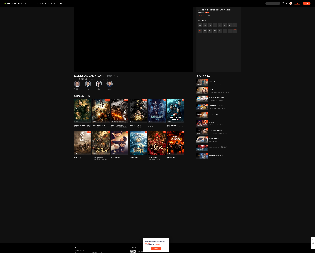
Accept (156, 248)
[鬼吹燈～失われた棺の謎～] (101, 111)
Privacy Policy (148, 243)
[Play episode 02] (205, 25)
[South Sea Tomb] (175, 111)
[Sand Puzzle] (82, 143)
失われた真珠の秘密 (97, 157)
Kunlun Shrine (134, 157)
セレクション (22, 3)
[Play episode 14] (225, 31)
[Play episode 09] (200, 31)
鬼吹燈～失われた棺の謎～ (99, 125)
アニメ (53, 3)
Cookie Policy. (157, 244)
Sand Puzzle (77, 157)
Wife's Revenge (115, 157)
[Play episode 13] (220, 31)
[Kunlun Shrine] (138, 143)
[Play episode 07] (230, 25)
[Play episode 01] (200, 25)
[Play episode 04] (215, 25)
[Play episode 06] (225, 25)
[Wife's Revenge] (119, 143)
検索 (61, 3)
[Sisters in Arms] (175, 143)
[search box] (279, 3)
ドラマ (47, 3)
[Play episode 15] (230, 31)
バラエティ (35, 3)
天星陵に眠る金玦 (153, 157)
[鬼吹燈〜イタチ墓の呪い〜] (119, 111)
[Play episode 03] (210, 25)
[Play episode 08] (234, 25)
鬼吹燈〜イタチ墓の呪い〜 (118, 125)
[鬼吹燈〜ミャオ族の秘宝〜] (138, 111)
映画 (41, 3)
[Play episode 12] (215, 31)
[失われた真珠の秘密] (101, 143)
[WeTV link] (10, 3)
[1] (157, 111)
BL (29, 3)
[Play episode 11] (210, 31)
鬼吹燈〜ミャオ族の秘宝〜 (136, 125)
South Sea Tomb (171, 125)
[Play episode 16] (234, 31)
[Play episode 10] (205, 31)
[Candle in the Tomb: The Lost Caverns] (82, 111)
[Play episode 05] (220, 25)
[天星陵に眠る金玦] (157, 143)
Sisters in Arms (171, 157)
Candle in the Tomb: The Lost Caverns (84, 125)
